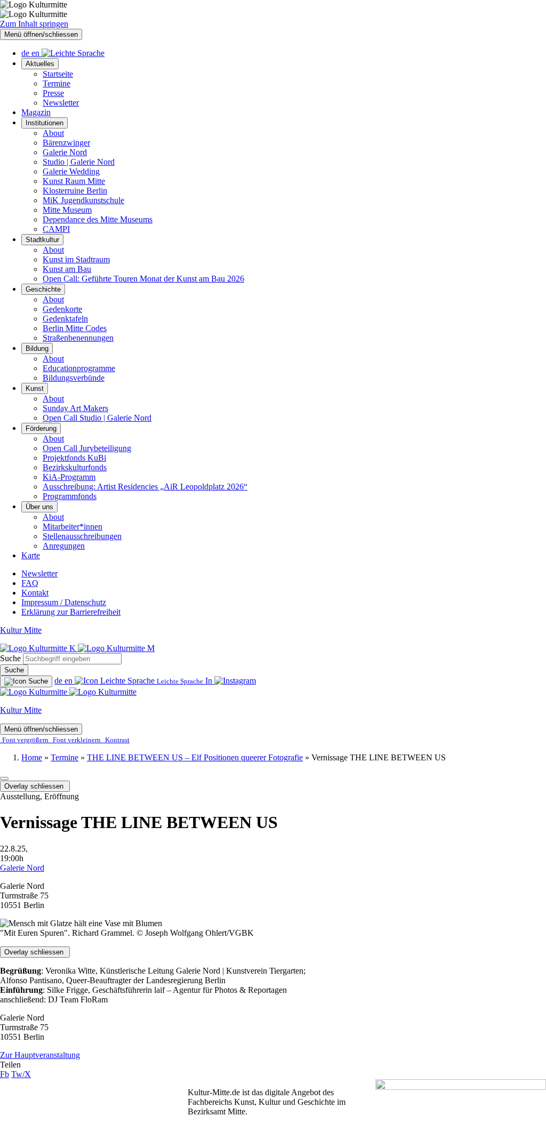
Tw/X (21, 1074)
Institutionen (44, 123)
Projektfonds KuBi (74, 457)
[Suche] (26, 681)
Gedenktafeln (65, 318)
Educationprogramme (79, 368)
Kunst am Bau (67, 269)
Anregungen (64, 545)
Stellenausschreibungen (82, 536)
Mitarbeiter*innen (72, 526)
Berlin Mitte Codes (75, 328)
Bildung (37, 348)
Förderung (41, 428)
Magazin (36, 112)
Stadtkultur (42, 240)
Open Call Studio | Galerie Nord (97, 417)
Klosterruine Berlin (75, 190)
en (36, 53)
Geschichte (43, 289)
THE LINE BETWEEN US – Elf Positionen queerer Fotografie (195, 757)
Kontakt (35, 592)
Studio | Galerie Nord (79, 161)
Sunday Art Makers (75, 408)
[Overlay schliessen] (4, 778)
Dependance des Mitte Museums (97, 219)
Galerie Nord (65, 152)
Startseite (58, 73)
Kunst (35, 388)
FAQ (29, 583)
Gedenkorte (62, 309)
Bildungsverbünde (74, 377)
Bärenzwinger (66, 142)
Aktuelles (40, 64)
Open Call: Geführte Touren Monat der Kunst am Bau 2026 (143, 278)
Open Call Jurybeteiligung (87, 448)
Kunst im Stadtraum (76, 259)
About (53, 133)
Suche (10, 658)
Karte (30, 555)
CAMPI (56, 229)
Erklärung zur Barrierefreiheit (71, 611)
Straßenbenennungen (78, 337)
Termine (56, 83)
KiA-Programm (69, 476)
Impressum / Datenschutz (63, 602)
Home (31, 757)
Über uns (39, 507)
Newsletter (61, 102)
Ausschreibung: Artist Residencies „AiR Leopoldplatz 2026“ (145, 486)
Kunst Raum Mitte (74, 181)
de (26, 53)
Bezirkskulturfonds (75, 467)
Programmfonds (70, 496)
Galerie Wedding (71, 171)
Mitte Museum (67, 209)
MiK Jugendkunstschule (83, 200)
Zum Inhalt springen (34, 23)
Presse (53, 93)
